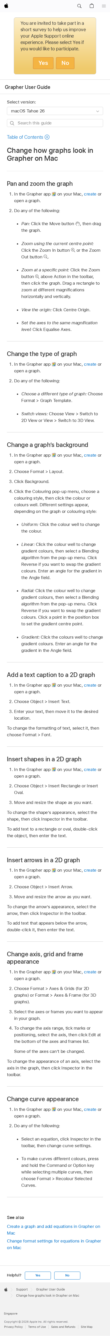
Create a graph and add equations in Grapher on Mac (53, 1230)
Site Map (87, 1327)
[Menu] (104, 6)
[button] (79, 6)
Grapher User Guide (27, 87)
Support (22, 1289)
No (65, 63)
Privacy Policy (13, 1327)
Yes (43, 63)
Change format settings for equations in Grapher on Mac (54, 1244)
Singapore (10, 1313)
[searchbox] (55, 123)
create (90, 194)
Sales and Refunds (63, 1327)
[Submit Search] (12, 123)
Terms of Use (37, 1327)
